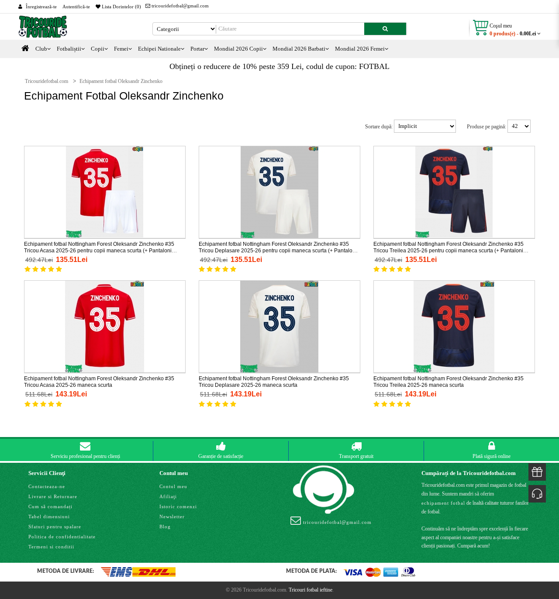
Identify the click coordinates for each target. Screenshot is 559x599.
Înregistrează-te (41, 6)
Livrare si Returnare (52, 496)
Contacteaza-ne (46, 486)
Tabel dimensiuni (49, 516)
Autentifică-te (76, 6)
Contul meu (173, 486)
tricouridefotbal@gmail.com (179, 5)
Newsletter (172, 516)
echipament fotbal (443, 503)
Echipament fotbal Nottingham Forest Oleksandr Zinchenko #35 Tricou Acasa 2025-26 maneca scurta (99, 381)
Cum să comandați (50, 506)
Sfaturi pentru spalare (54, 526)
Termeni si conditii (51, 546)
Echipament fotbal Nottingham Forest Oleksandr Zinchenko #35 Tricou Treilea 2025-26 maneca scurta (448, 381)
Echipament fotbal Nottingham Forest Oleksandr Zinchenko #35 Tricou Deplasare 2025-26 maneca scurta (274, 381)
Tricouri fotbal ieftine (310, 590)
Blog (165, 526)
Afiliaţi (168, 496)
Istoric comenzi (178, 506)
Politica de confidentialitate (62, 536)
